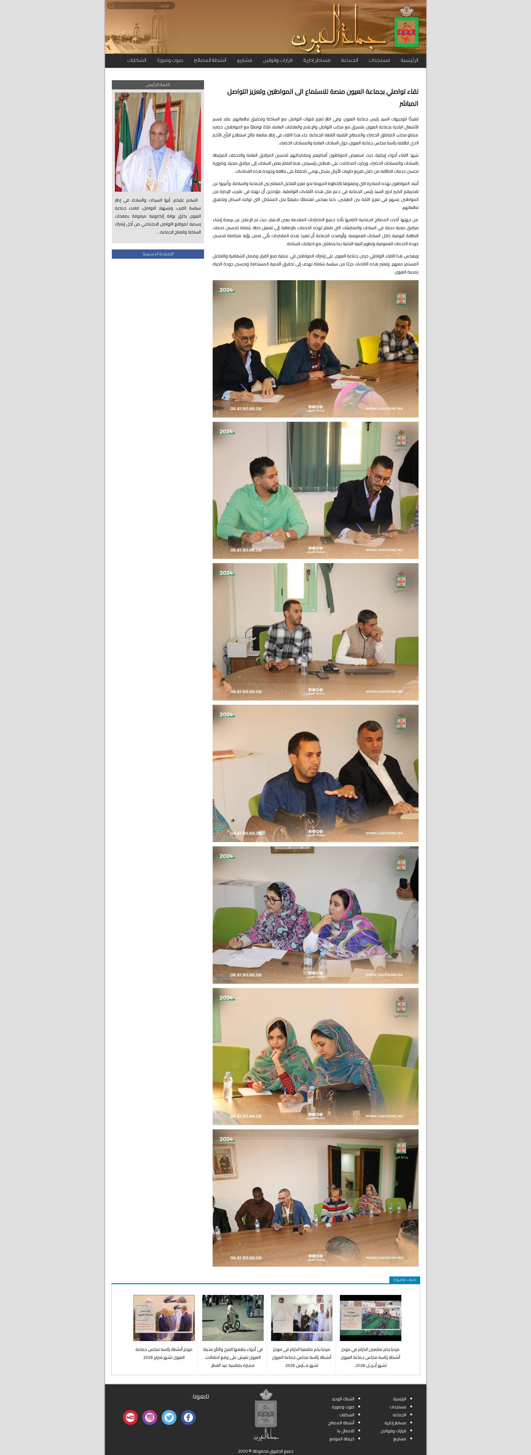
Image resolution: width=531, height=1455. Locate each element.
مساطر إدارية (316, 60)
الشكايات (136, 60)
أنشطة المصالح (210, 60)
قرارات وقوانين (278, 60)
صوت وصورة (170, 60)
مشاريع (244, 60)
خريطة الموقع (341, 1439)
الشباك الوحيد (343, 1399)
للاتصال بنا (345, 1431)
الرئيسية (409, 60)
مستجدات (379, 60)
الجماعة (349, 60)
